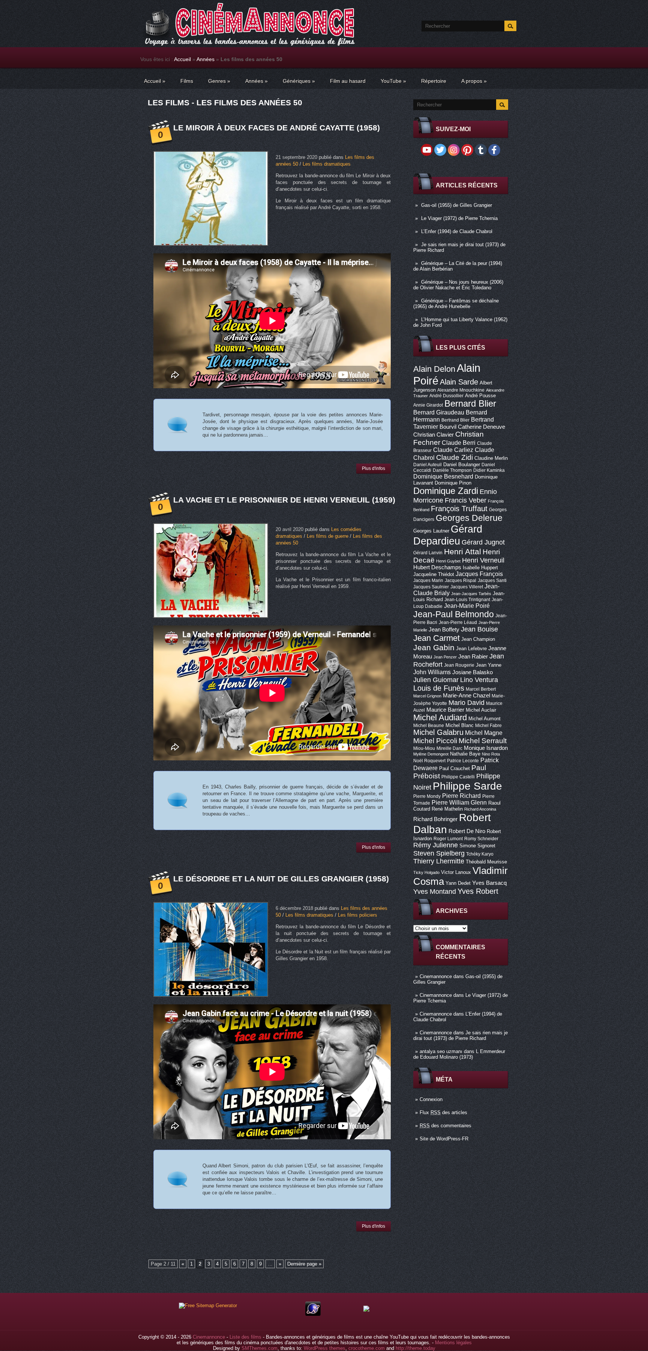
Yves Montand (434, 891)
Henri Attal (462, 551)
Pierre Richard (461, 795)
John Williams (432, 672)
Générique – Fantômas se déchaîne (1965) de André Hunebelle (456, 303)
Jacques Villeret (466, 586)
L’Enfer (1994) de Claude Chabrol (456, 231)
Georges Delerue (469, 518)
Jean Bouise (479, 629)
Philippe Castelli (458, 776)
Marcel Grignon (427, 696)
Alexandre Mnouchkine (460, 390)
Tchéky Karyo (480, 854)
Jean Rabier (473, 657)
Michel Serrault (483, 741)
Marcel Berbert (481, 689)
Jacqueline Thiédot (433, 574)
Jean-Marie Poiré (467, 605)
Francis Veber (465, 500)
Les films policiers (357, 915)
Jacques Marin (428, 580)
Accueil (182, 59)
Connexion (431, 1099)
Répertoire (433, 81)
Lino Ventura (479, 680)
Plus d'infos (373, 468)
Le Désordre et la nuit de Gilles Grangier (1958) (281, 878)
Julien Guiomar (436, 680)
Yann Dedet (458, 883)
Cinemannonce (436, 976)
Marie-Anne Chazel (466, 696)
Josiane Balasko (472, 672)
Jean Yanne (488, 665)
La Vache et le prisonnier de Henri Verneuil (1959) (284, 499)
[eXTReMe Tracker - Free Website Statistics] (313, 1314)
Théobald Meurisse (486, 862)
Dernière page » (304, 1264)
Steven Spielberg (439, 853)
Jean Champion (478, 639)
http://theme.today (415, 1348)
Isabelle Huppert (480, 567)
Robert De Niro (466, 831)
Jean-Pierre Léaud (458, 622)
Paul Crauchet (454, 768)
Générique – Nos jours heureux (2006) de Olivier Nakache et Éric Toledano (458, 284)
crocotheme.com (366, 1348)
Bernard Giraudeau (438, 412)
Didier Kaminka (489, 470)
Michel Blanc (460, 725)
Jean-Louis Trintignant (467, 599)
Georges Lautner (431, 531)
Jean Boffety (444, 630)
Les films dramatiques (327, 164)
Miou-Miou (424, 748)
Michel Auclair (481, 710)
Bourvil (448, 427)
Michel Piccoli (435, 741)
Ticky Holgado (426, 872)
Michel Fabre (488, 725)
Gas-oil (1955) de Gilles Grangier (456, 205)
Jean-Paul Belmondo (453, 614)
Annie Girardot (428, 405)
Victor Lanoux (456, 872)
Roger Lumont (448, 838)
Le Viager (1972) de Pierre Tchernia (459, 218)
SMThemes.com (260, 1348)
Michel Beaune (428, 725)
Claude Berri (459, 442)
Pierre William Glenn (459, 802)
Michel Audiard (440, 717)
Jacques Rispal (460, 580)
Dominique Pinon (453, 483)
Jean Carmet (436, 638)
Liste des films (245, 1337)
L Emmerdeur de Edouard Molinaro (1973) (459, 1054)
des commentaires (445, 1125)
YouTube (393, 81)
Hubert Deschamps (437, 567)
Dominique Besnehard (443, 476)
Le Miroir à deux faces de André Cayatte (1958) (276, 127)
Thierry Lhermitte (438, 861)
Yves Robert (478, 891)
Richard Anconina (480, 809)
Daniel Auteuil (427, 464)
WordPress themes (324, 1348)
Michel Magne (483, 732)
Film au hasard (348, 81)
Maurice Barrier (445, 710)
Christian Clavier (433, 435)
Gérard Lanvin (427, 552)
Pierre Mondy (427, 796)
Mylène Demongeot (430, 754)
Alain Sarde (459, 382)
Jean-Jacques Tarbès (471, 593)
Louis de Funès (438, 688)
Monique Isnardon (486, 748)
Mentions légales (453, 1342)
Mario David (466, 702)
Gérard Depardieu (447, 535)
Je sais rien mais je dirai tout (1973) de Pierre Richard (460, 1035)
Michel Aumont (484, 718)
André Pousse (480, 395)
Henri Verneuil (483, 560)
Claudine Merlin (491, 458)
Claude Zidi (454, 457)
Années (205, 59)
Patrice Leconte (463, 760)
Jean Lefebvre (471, 648)
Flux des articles (443, 1112)
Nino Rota (491, 754)
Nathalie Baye (465, 754)
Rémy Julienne (435, 845)
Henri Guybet (448, 561)
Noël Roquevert (429, 760)
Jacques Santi (492, 580)
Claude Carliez (453, 450)
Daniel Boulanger (461, 464)
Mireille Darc (449, 748)
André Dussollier (446, 395)
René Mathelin (447, 809)
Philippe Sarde (467, 786)
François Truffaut (459, 508)
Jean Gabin (433, 647)
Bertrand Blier (455, 420)
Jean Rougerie (459, 665)
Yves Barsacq (489, 883)
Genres (219, 81)
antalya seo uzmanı (441, 1051)
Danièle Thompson (452, 470)
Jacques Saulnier (431, 586)
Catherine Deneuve (481, 427)
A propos (474, 81)
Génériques (299, 81)
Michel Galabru (438, 732)
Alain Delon (434, 369)
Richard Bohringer (435, 819)
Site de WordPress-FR (444, 1139)
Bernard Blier (470, 403)
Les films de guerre (327, 536)
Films (186, 81)
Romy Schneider (481, 838)
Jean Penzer (445, 657)
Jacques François (479, 573)
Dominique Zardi (445, 491)
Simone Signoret (477, 845)
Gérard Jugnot (483, 542)
